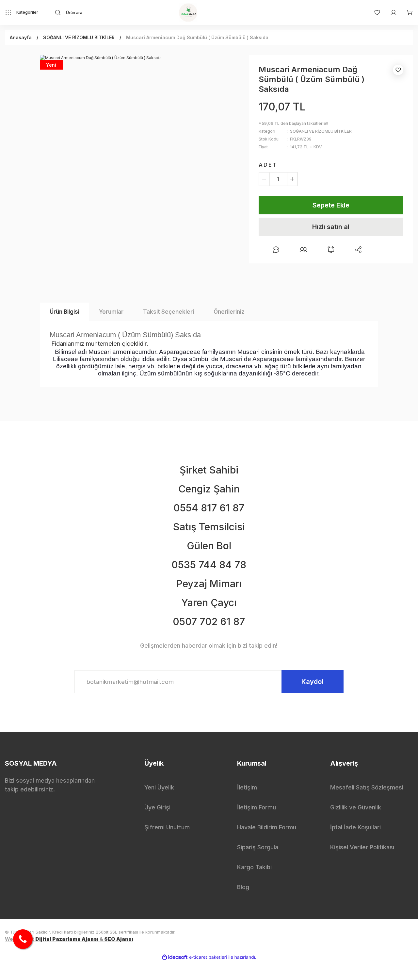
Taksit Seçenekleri (168, 311)
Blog (243, 887)
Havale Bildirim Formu (266, 827)
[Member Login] (390, 12)
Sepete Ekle (331, 205)
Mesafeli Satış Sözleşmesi (366, 787)
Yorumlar (111, 311)
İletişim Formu (256, 807)
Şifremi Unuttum (167, 827)
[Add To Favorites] (398, 70)
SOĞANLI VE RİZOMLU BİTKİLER (321, 131)
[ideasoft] (175, 957)
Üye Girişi (157, 807)
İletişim (247, 787)
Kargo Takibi (254, 867)
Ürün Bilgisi (64, 311)
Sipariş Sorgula (257, 847)
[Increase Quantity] (292, 179)
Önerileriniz (229, 311)
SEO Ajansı (118, 939)
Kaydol (312, 682)
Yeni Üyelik (159, 787)
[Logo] (188, 12)
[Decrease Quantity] (264, 179)
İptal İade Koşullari (355, 827)
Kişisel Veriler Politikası (362, 847)
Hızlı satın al (330, 227)
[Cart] (406, 12)
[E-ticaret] (208, 957)
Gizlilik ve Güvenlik (355, 807)
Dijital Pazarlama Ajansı (67, 939)
